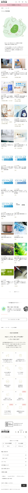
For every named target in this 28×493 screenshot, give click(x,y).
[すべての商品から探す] (25, 437)
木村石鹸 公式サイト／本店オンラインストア (9, 489)
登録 (24, 485)
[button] (26, 2)
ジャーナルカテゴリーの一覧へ (14, 319)
